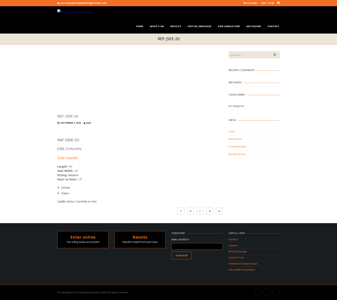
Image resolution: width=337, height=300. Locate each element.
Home (139, 26)
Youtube (267, 292)
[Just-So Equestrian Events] (75, 11)
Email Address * (180, 239)
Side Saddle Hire (229, 26)
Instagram (276, 292)
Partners (233, 239)
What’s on (157, 26)
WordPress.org (237, 154)
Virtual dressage (199, 26)
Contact (273, 26)
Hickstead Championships (243, 263)
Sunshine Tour (236, 257)
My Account (250, 3)
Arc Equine (253, 26)
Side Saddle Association (242, 269)
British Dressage (238, 251)
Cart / (267, 3)
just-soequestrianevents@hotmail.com (83, 3)
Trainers (233, 245)
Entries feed (235, 139)
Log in (232, 131)
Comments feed (237, 146)
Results (175, 26)
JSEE (88, 122)
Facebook (258, 292)
